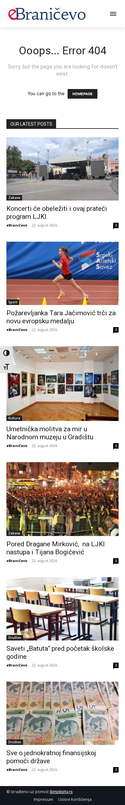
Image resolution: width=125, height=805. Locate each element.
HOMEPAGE (82, 94)
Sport (12, 302)
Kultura (14, 418)
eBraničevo (16, 225)
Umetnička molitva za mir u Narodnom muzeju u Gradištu (51, 433)
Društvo (14, 637)
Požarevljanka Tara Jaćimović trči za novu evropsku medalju (61, 317)
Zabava (14, 197)
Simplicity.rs (61, 791)
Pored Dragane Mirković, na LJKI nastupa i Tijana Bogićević (55, 548)
